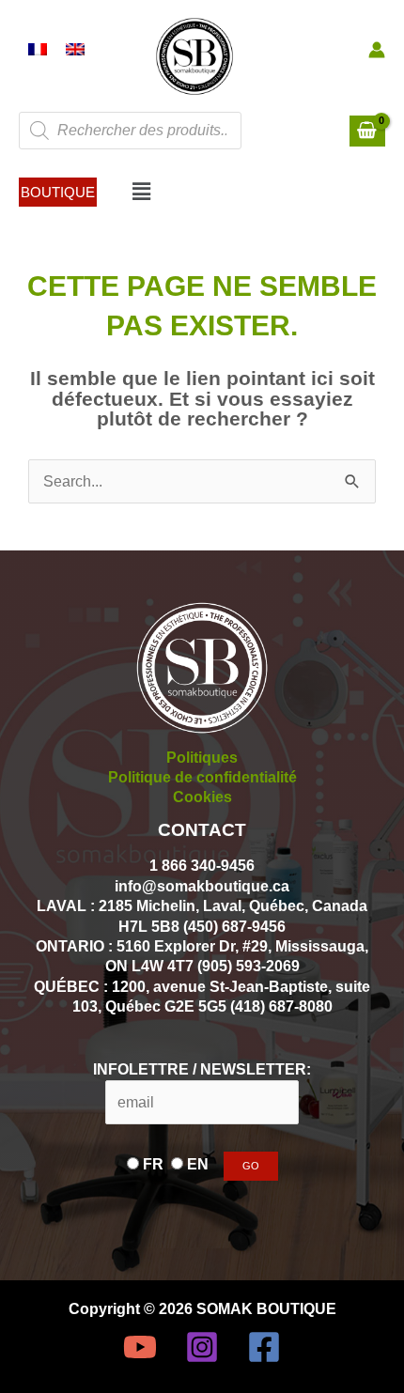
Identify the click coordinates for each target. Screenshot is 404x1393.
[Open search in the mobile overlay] (130, 130)
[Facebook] (264, 1347)
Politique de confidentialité (202, 776)
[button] (58, 192)
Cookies (202, 796)
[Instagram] (202, 1347)
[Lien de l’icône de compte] (376, 49)
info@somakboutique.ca (202, 885)
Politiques (202, 757)
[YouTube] (140, 1347)
